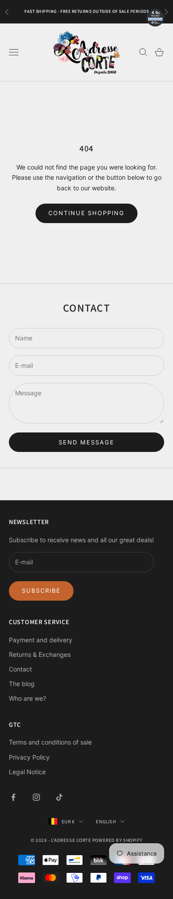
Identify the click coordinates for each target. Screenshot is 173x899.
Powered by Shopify (117, 840)
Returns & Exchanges (40, 654)
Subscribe (41, 590)
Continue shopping (86, 212)
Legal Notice (27, 772)
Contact (20, 669)
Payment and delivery (40, 640)
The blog (22, 683)
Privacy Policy (29, 757)
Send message (86, 442)
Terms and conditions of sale (50, 742)
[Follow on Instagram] (36, 797)
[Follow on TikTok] (59, 797)
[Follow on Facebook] (13, 797)
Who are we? (27, 698)
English (106, 821)
